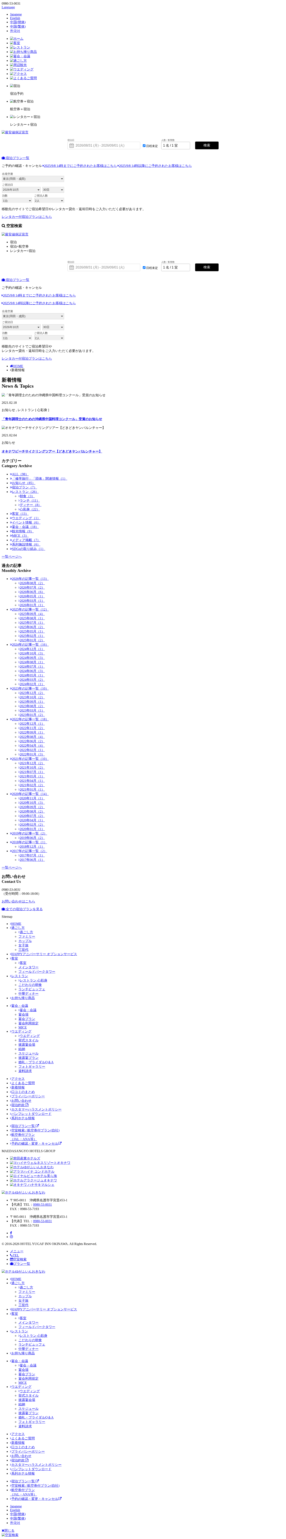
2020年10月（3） (32, 802)
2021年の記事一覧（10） (30, 759)
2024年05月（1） (32, 675)
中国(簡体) (18, 22)
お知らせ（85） (23, 483)
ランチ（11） (30, 500)
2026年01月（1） (32, 605)
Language (8, 7)
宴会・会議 (19, 1005)
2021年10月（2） (32, 767)
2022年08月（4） (32, 737)
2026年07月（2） (32, 587)
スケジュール (28, 1053)
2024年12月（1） (32, 649)
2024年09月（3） (32, 658)
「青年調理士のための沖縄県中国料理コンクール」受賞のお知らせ (52, 419)
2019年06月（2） (32, 838)
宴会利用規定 (28, 1023)
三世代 (23, 949)
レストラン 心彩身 (33, 980)
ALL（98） (20, 474)
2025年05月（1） (32, 631)
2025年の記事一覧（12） (30, 609)
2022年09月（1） (32, 732)
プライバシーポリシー (28, 1096)
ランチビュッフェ (31, 989)
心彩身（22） (30, 509)
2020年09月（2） (32, 807)
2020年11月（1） (32, 798)
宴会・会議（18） (25, 527)
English (15, 18)
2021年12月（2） (32, 763)
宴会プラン (26, 1019)
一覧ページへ (12, 556)
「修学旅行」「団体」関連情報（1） (39, 478)
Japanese (16, 14)
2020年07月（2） (32, 816)
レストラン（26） (25, 491)
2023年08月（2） (32, 706)
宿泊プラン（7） (24, 487)
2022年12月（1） (32, 723)
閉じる (9, 1530)
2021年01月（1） (32, 789)
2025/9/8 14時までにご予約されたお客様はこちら (80, 165)
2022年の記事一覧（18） (30, 719)
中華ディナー (28, 993)
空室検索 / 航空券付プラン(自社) (35, 1130)
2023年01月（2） (32, 715)
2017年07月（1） (32, 855)
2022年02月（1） (32, 750)
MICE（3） (20, 535)
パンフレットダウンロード (31, 1114)
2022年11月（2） (32, 728)
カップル (25, 941)
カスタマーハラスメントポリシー (36, 1109)
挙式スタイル (28, 1040)
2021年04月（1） (32, 780)
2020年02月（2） (32, 824)
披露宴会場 (26, 1044)
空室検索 (20, 1259)
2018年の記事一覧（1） (29, 842)
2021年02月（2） (32, 785)
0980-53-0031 (42, 1204)
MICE (22, 1027)
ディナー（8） (30, 505)
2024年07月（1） (32, 666)
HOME (18, 366)
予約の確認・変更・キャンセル (34, 1143)
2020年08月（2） (32, 811)
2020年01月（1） (32, 829)
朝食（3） (27, 496)
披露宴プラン (28, 1058)
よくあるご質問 (23, 1083)
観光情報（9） (23, 531)
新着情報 (18, 1087)
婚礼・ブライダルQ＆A (36, 1062)
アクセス (18, 1078)
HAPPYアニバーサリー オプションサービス (44, 954)
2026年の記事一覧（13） (30, 578)
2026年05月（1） (32, 596)
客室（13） (20, 513)
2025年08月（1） (32, 618)
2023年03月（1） (32, 710)
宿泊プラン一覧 (17, 158)
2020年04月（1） (32, 820)
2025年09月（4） (32, 614)
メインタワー (28, 967)
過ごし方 (18, 927)
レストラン (19, 976)
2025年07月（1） (32, 622)
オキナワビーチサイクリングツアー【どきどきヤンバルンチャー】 (52, 451)
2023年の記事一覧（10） (30, 688)
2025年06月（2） (32, 627)
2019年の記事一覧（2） (29, 833)
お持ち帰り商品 (23, 998)
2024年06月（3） (32, 671)
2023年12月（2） (32, 693)
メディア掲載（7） (26, 540)
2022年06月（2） (32, 741)
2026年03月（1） (32, 600)
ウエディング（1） (26, 518)
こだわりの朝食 (30, 985)
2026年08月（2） (32, 583)
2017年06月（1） (32, 860)
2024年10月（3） (32, 653)
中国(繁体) (18, 26)
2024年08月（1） (32, 662)
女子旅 (23, 945)
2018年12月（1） (32, 846)
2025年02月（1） (32, 636)
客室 (14, 958)
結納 (21, 1049)
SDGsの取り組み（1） (28, 549)
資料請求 (25, 1071)
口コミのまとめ (23, 1092)
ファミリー (26, 936)
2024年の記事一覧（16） (30, 644)
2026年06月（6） (32, 592)
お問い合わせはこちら (18, 901)
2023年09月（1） (32, 701)
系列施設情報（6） (26, 544)
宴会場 (23, 1014)
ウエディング (21, 1031)
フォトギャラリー (31, 1066)
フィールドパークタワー (36, 971)
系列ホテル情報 (23, 1118)
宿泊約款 (18, 1105)
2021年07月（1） (32, 772)
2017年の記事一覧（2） (29, 851)
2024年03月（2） (32, 679)
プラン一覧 (21, 1263)
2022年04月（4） (32, 745)
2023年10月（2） (32, 697)
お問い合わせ (21, 1100)
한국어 (15, 31)
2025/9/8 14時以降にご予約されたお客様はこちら (155, 165)
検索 (207, 145)
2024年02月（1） (32, 684)
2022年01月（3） (32, 754)
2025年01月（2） (32, 640)
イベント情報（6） (26, 522)
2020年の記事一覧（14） (30, 794)
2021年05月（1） (32, 776)
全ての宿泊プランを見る (24, 909)
